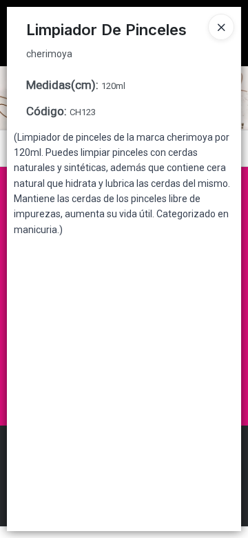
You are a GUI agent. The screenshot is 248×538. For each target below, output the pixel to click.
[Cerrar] (221, 27)
